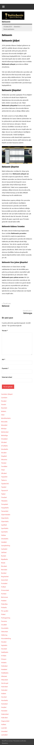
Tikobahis (4, 501)
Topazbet (4, 477)
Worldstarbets (6, 418)
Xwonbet (4, 408)
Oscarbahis (4, 628)
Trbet (3, 470)
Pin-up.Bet (4, 611)
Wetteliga (4, 435)
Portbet (3, 594)
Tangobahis (5, 508)
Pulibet (3, 587)
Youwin (3, 404)
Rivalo (3, 563)
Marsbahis (4, 700)
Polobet (3, 600)
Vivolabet (4, 439)
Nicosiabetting (6, 638)
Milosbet (4, 676)
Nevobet (4, 649)
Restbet (3, 573)
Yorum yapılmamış (8, 29)
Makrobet (4, 717)
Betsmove (4, 597)
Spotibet (4, 525)
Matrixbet (4, 686)
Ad (3, 359)
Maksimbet (5, 714)
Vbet (2, 415)
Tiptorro (4, 480)
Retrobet (4, 569)
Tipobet (3, 487)
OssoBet (4, 625)
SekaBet (4, 542)
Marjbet (3, 707)
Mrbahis (4, 662)
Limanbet (4, 731)
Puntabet (4, 583)
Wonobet (4, 425)
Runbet (3, 556)
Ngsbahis (4, 645)
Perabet (3, 401)
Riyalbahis (4, 559)
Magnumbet (5, 721)
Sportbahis (4, 528)
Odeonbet (4, 631)
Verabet (4, 452)
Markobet (4, 704)
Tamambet (4, 511)
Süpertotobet (5, 514)
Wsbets (3, 411)
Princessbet (5, 590)
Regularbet (5, 576)
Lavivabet (4, 735)
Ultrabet (4, 473)
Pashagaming (5, 618)
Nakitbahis (4, 652)
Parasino (4, 621)
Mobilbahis (4, 673)
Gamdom (4, 397)
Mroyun (3, 659)
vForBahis (4, 446)
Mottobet (4, 666)
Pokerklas (4, 604)
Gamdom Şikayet (7, 394)
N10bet (3, 655)
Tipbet (3, 494)
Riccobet (4, 566)
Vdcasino (4, 459)
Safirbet (4, 552)
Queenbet (4, 580)
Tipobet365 (5, 483)
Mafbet (3, 724)
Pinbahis (4, 607)
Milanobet (4, 680)
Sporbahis (4, 532)
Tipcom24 (4, 490)
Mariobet (4, 711)
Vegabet (4, 456)
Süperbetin (5, 518)
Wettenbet (4, 432)
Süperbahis (5, 521)
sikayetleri (17, 26)
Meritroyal (4, 683)
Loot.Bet (4, 728)
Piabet (3, 614)
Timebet (4, 497)
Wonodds (4, 421)
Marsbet (4, 697)
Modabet (4, 669)
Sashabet (4, 549)
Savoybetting (5, 545)
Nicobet (3, 642)
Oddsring (4, 635)
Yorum (5, 330)
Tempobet (4, 504)
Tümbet (3, 463)
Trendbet (4, 466)
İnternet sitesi (7, 377)
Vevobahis (4, 449)
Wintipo (3, 428)
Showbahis (4, 538)
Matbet (3, 693)
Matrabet (4, 690)
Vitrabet (4, 442)
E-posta (5, 368)
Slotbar (3, 535)
